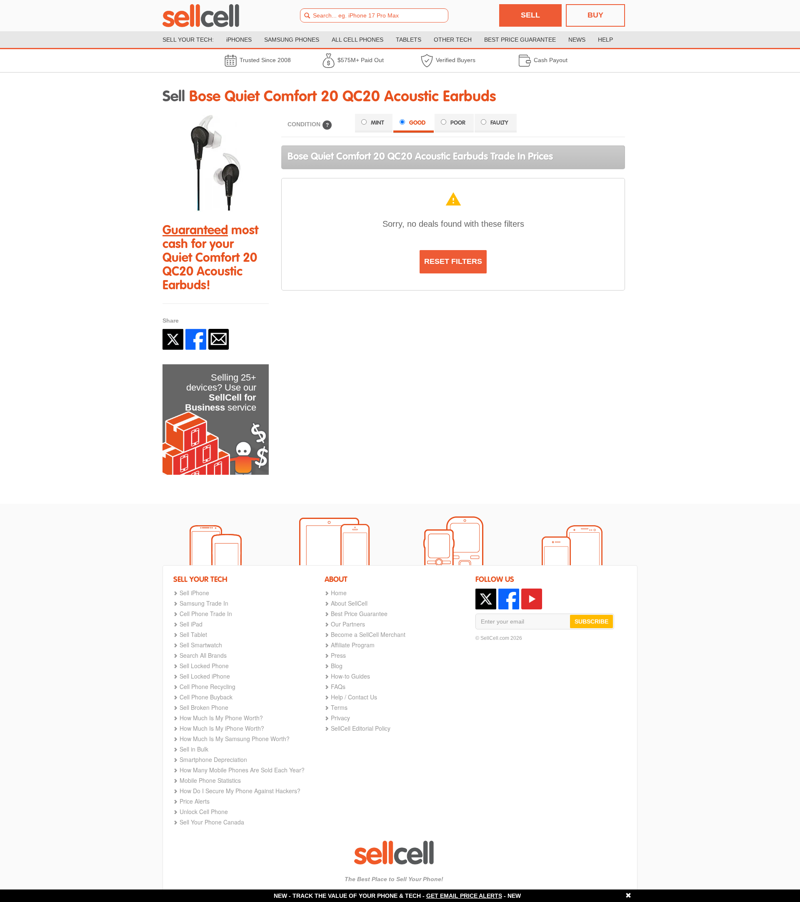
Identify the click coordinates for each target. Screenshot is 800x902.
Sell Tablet (193, 634)
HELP (605, 39)
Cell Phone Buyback (206, 697)
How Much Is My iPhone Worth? (222, 728)
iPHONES (239, 39)
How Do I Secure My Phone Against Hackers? (240, 791)
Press (338, 655)
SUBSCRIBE (591, 621)
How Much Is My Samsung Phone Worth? (235, 739)
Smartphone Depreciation (213, 759)
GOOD (417, 123)
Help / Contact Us (354, 697)
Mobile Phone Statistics (210, 780)
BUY (595, 15)
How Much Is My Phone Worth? (221, 718)
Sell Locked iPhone (205, 676)
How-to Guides (350, 676)
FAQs (338, 686)
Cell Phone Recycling (207, 686)
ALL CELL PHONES (357, 39)
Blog (336, 666)
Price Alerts (195, 801)
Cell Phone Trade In (206, 613)
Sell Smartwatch (201, 645)
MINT (377, 123)
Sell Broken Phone (204, 707)
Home (339, 593)
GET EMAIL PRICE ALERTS (464, 895)
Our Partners (348, 624)
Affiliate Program (353, 645)
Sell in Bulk (194, 749)
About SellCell (349, 603)
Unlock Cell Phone (204, 811)
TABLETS (408, 39)
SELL (530, 15)
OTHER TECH (453, 39)
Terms (339, 707)
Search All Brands (203, 655)
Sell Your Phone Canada (212, 822)
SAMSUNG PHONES (291, 39)
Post (172, 339)
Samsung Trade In (204, 603)
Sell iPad (191, 624)
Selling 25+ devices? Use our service (220, 392)
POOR (457, 123)
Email (218, 339)
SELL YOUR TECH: (188, 39)
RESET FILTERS (453, 261)
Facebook (195, 339)
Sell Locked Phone (204, 666)
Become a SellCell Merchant (368, 634)
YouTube (531, 599)
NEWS (576, 39)
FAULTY (499, 123)
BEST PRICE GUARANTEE (520, 39)
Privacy (340, 718)
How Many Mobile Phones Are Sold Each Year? (242, 770)
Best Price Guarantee (359, 613)
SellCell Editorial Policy (360, 728)
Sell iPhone (194, 593)
